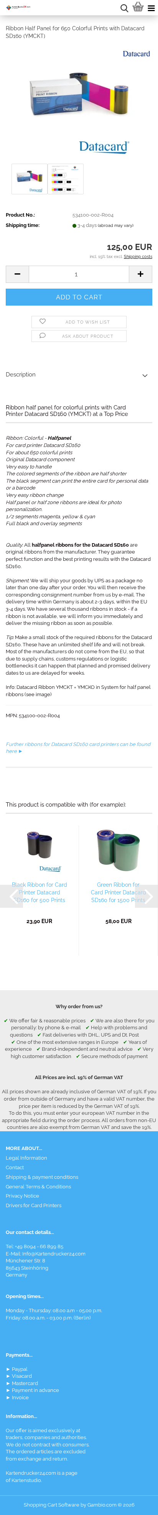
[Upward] (136, 1503)
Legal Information (26, 1158)
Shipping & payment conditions (42, 1177)
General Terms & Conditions (38, 1187)
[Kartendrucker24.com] (15, 7)
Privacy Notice (22, 1196)
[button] (17, 274)
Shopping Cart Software (51, 1505)
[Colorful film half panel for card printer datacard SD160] (79, 104)
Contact (15, 1167)
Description (21, 374)
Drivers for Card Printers (33, 1205)
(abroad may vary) (115, 225)
